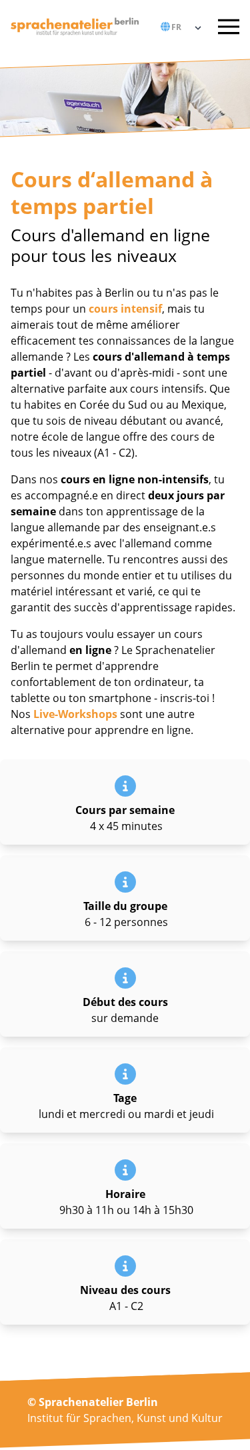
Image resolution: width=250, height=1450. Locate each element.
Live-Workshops (75, 714)
